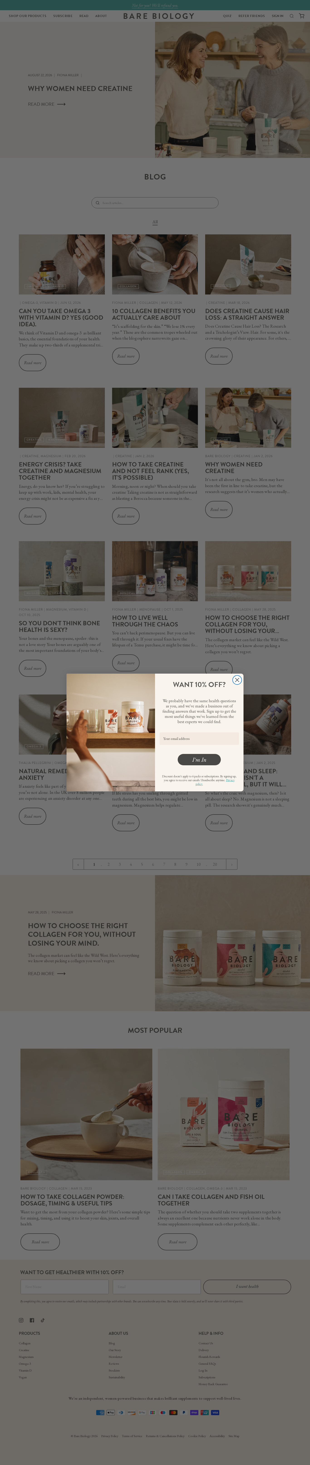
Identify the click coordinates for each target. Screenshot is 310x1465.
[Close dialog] (237, 680)
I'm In (199, 759)
